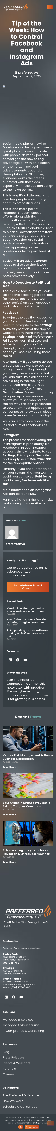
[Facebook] (17, 660)
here (5, 429)
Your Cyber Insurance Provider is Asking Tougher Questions (27, 621)
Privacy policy (32, 1127)
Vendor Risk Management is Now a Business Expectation (25, 610)
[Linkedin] (10, 660)
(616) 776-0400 (20, 987)
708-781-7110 (11, 962)
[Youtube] (25, 660)
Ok (21, 1127)
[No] (50, 1123)
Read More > (9, 767)
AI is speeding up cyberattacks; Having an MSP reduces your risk (27, 633)
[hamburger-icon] (50, 7)
